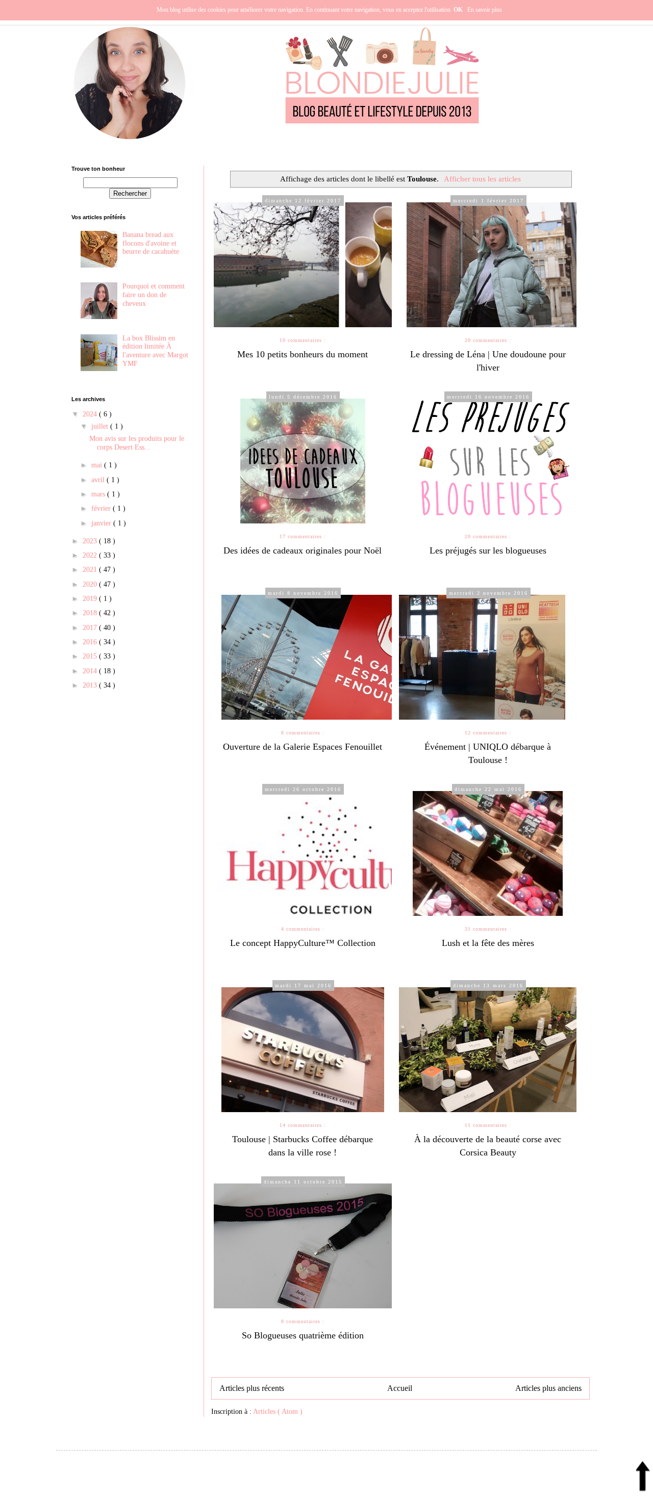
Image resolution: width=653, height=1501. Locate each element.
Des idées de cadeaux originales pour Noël (302, 550)
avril (99, 480)
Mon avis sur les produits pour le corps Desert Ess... (136, 443)
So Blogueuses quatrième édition (303, 1335)
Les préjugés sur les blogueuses (488, 550)
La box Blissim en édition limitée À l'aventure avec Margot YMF (155, 350)
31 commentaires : (488, 929)
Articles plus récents (251, 1388)
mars (99, 494)
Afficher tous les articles (482, 178)
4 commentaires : (302, 929)
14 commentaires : (303, 1125)
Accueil (399, 1388)
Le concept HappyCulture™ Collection (302, 943)
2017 (91, 627)
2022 (91, 555)
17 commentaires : (303, 536)
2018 (91, 613)
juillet (100, 426)
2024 (91, 414)
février (102, 508)
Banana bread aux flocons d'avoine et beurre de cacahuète (150, 243)
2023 (91, 541)
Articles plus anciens (548, 1388)
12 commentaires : (488, 732)
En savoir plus (484, 9)
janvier (102, 523)
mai (97, 465)
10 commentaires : (303, 340)
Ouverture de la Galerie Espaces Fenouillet (302, 747)
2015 (91, 656)
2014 (91, 671)
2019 (91, 598)
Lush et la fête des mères (488, 943)
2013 (91, 685)
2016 (91, 642)
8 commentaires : (302, 732)
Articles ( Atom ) (278, 1411)
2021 (91, 569)
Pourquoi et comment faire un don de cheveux (153, 294)
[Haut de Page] (643, 1479)
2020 (91, 584)
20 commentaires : (488, 340)
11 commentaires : (488, 1125)
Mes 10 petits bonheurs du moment (302, 354)
